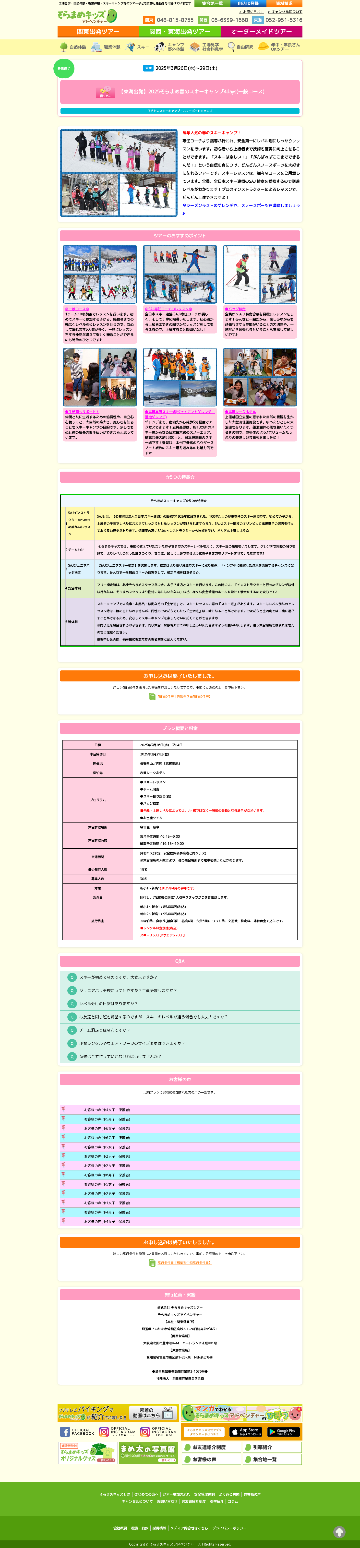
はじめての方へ (146, 1494)
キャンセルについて (137, 1501)
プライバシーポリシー (229, 1528)
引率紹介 (217, 1501)
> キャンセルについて (285, 11)
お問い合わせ (167, 1501)
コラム (233, 1501)
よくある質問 (229, 1494)
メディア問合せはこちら (189, 1528)
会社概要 (120, 1528)
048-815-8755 (169, 20)
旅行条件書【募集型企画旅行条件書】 (185, 696)
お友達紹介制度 (194, 1501)
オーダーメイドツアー (261, 31)
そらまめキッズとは (114, 1494)
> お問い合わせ (251, 11)
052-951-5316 (278, 20)
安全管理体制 (204, 1494)
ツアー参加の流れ (176, 1494)
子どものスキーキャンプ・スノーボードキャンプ (180, 111)
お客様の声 (252, 1494)
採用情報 (159, 1528)
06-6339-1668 (224, 20)
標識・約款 (139, 1528)
